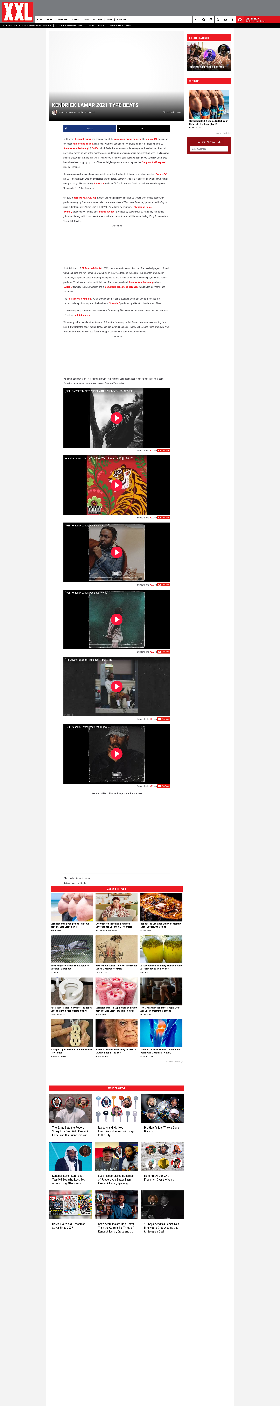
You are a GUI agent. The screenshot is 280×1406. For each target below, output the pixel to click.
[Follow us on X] (218, 19)
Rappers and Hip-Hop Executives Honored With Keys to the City (116, 1131)
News (39, 19)
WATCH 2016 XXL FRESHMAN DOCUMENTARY (32, 25)
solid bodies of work (82, 143)
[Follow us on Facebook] (232, 19)
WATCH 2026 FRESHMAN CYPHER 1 (70, 25)
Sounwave (98, 183)
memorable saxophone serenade (122, 286)
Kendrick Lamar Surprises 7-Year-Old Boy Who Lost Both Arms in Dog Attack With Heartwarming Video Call (69, 1179)
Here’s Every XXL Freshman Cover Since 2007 (68, 1225)
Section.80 (161, 174)
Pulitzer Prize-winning (79, 298)
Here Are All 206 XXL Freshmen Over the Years (159, 1177)
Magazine (121, 19)
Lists (109, 19)
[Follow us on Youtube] (225, 19)
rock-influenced (82, 315)
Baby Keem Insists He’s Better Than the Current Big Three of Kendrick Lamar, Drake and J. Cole (116, 1227)
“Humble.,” (114, 303)
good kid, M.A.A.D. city (84, 197)
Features (97, 19)
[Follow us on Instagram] (210, 19)
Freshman (63, 19)
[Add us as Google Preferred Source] (203, 19)
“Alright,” (68, 286)
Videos (75, 19)
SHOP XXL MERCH (96, 25)
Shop (86, 19)
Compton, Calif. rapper (153, 162)
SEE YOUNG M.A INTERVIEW (119, 25)
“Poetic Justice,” (107, 211)
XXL (152, 450)
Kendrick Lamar (83, 139)
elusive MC (152, 139)
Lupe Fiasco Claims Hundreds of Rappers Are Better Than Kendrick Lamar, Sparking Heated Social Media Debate (116, 1179)
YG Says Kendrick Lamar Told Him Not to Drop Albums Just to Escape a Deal (161, 1227)
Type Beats (80, 883)
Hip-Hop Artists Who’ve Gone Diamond (161, 1129)
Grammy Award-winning (75, 148)
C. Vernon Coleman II (66, 112)
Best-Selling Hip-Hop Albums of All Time (207, 65)
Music (50, 19)
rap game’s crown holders (127, 139)
